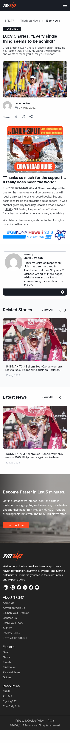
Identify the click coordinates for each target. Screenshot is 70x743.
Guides (7, 677)
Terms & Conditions (15, 638)
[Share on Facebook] (16, 117)
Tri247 (6, 691)
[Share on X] (24, 117)
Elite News (53, 20)
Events (7, 662)
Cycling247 (10, 701)
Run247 (7, 696)
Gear (6, 652)
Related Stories (17, 309)
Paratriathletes (11, 672)
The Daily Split (11, 706)
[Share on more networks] (31, 117)
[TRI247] (10, 5)
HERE (8, 209)
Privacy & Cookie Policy (29, 720)
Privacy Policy (11, 633)
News (6, 657)
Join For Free (16, 525)
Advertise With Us (14, 608)
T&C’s (50, 720)
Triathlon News (30, 20)
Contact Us (10, 618)
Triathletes (9, 667)
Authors (7, 628)
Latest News (15, 397)
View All (47, 310)
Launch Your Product (16, 613)
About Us (8, 603)
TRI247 (9, 20)
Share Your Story (13, 623)
